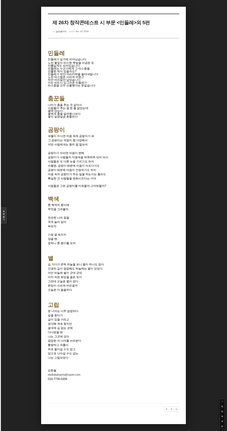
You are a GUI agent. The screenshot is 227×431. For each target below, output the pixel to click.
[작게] (222, 411)
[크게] (222, 406)
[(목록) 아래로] (222, 421)
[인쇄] (222, 426)
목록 (4, 215)
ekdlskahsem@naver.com (64, 374)
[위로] (222, 416)
